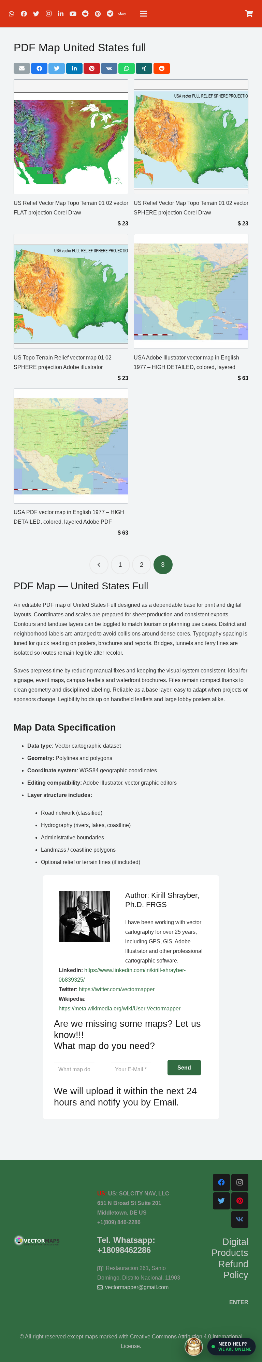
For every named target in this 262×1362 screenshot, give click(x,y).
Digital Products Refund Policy (230, 1258)
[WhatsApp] (11, 14)
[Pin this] (92, 68)
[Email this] (22, 68)
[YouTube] (73, 14)
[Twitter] (36, 14)
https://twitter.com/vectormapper (117, 989)
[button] (231, 1347)
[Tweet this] (56, 68)
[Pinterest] (97, 14)
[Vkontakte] (239, 1219)
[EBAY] (122, 14)
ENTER (238, 1302)
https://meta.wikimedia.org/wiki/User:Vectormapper (119, 1008)
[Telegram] (110, 14)
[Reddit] (85, 14)
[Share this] (39, 68)
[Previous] (98, 564)
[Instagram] (48, 14)
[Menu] (143, 13)
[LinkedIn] (61, 14)
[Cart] (249, 13)
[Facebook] (24, 14)
